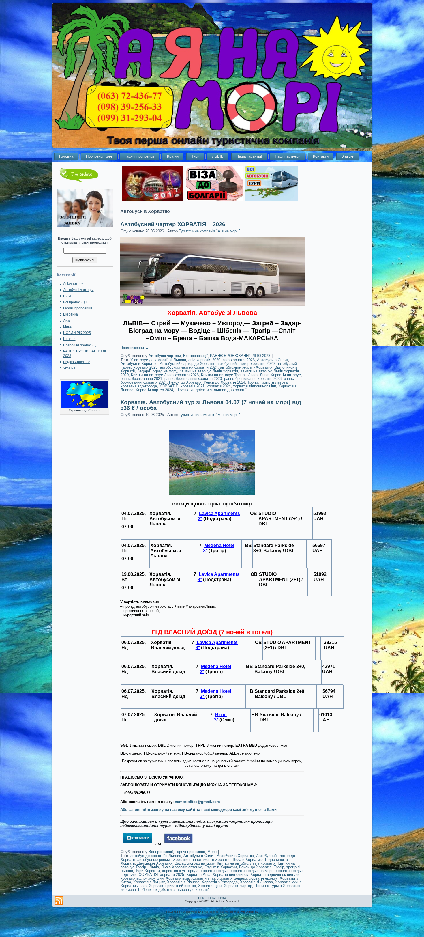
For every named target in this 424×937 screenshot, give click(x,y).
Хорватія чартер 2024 (154, 390)
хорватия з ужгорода (139, 386)
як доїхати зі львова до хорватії (219, 390)
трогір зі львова (274, 382)
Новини (69, 339)
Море (67, 327)
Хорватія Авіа (198, 874)
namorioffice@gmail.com (197, 802)
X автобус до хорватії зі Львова (158, 360)
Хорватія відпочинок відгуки (274, 874)
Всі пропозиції (75, 302)
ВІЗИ (67, 296)
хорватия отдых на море (252, 871)
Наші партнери (287, 156)
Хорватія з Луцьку (149, 882)
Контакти (321, 156)
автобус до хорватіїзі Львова (155, 856)
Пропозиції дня (99, 156)
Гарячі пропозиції (139, 156)
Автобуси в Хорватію (139, 363)
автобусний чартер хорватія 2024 (189, 367)
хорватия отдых (214, 871)
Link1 (202, 897)
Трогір (252, 382)
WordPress (190, 911)
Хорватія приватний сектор (172, 886)
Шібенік (181, 390)
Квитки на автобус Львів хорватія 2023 (165, 375)
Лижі (67, 321)
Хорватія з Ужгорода (220, 882)
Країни (173, 156)
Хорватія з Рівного (183, 882)
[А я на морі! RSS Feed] (58, 901)
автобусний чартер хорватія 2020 (246, 363)
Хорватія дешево (232, 878)
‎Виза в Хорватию (248, 859)
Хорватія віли (203, 878)
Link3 (222, 897)
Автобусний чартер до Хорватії (187, 363)
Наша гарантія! (249, 156)
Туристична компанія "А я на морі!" (209, 231)
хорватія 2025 (172, 874)
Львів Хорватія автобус (280, 375)
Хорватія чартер (238, 886)
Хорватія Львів (134, 886)
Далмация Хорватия (154, 863)
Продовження (134, 348)
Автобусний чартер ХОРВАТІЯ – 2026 (172, 224)
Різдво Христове (76, 362)
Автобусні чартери (78, 290)
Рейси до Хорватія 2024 (224, 382)
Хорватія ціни (210, 886)
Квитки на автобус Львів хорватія (208, 371)
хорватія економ (263, 878)
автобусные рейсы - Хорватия (246, 367)
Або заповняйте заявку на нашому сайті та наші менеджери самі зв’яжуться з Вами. (199, 809)
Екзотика (70, 314)
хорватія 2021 (193, 386)
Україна (69, 368)
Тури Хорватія (147, 871)
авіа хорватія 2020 (204, 360)
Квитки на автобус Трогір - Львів (229, 375)
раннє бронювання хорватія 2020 (193, 378)
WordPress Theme (216, 911)
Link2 (212, 897)
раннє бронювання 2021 (141, 378)
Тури (195, 156)
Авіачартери (73, 284)
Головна (66, 156)
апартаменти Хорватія (211, 859)
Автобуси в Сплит (272, 360)
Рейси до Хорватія (185, 382)
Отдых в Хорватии (221, 867)
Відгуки (347, 156)
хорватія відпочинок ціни (254, 386)
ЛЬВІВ (218, 156)
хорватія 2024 (219, 386)
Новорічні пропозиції (80, 345)
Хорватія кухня (288, 882)
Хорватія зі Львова (256, 882)
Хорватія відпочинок (230, 874)
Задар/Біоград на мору (157, 371)
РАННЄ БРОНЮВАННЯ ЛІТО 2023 (240, 356)
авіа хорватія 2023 (239, 360)
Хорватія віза (177, 878)
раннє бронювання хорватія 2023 (253, 378)
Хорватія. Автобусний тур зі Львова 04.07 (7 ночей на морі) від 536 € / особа (210, 405)
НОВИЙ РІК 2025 (77, 333)
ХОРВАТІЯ (168, 386)
